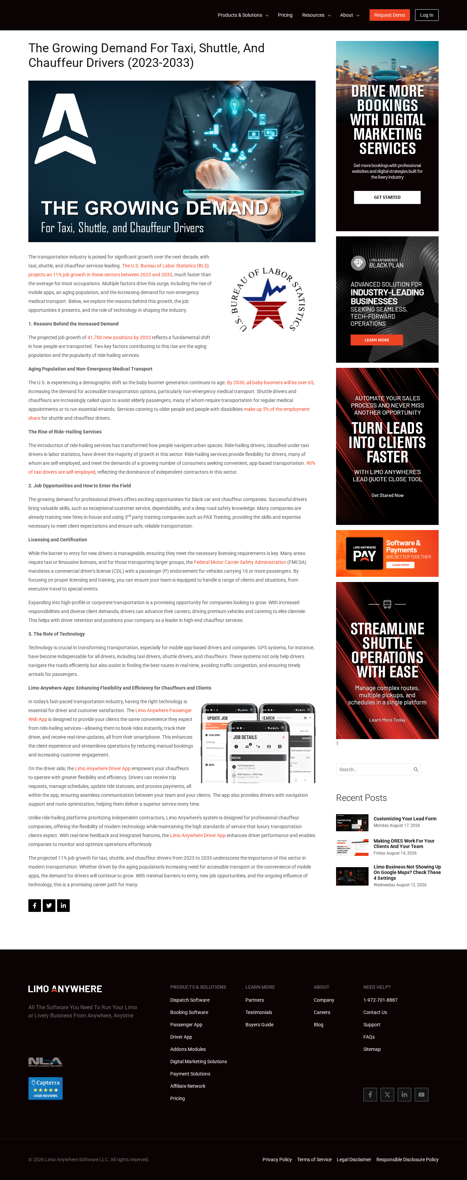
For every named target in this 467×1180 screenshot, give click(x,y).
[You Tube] (421, 1094)
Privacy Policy (277, 1159)
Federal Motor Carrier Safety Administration (240, 562)
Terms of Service (314, 1159)
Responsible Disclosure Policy (407, 1159)
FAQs (369, 1037)
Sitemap (372, 1049)
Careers (322, 1012)
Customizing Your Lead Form (405, 818)
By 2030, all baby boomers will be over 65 (270, 382)
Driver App (181, 1037)
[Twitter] (387, 1094)
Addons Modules (188, 1049)
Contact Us (375, 1012)
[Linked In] (404, 1094)
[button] (265, 15)
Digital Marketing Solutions (198, 1061)
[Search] (416, 769)
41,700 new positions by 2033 (119, 337)
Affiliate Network (187, 1086)
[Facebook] (370, 1094)
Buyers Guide (259, 1024)
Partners (254, 1000)
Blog (318, 1024)
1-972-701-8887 (380, 1000)
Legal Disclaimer (354, 1159)
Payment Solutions (190, 1074)
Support (372, 1024)
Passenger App (186, 1024)
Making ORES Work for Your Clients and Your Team (404, 843)
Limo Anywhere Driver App (103, 768)
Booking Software (189, 1012)
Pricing (177, 1098)
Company (324, 1000)
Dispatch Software (190, 1000)
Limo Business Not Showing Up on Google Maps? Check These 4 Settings (407, 872)
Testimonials (258, 1012)
